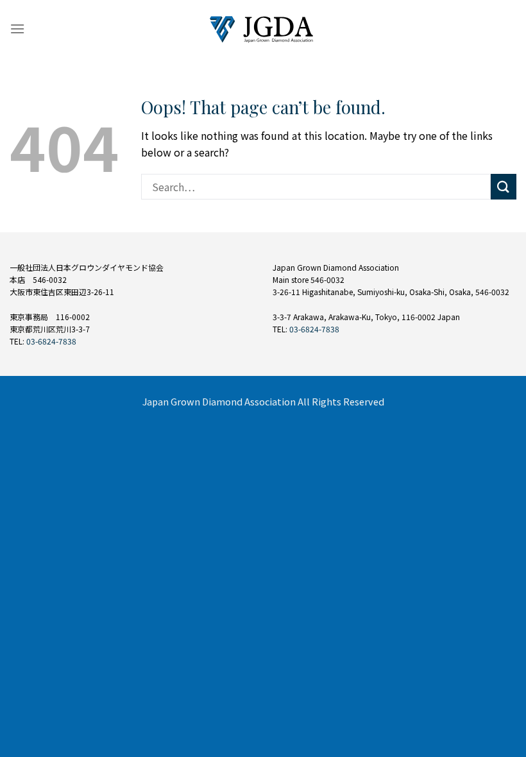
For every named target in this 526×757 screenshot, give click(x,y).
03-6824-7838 (51, 341)
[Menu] (17, 28)
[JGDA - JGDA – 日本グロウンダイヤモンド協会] (263, 29)
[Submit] (503, 186)
